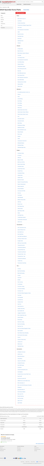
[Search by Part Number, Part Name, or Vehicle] (42, 1)
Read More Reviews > (40, 443)
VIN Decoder (2, 450)
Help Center (19, 450)
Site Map (35, 450)
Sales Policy (22, 461)
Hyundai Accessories (27, 4)
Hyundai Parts (19, 4)
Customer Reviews (3, 449)
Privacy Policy (33, 461)
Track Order (19, 449)
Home (1, 7)
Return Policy (28, 461)
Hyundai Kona (5, 7)
